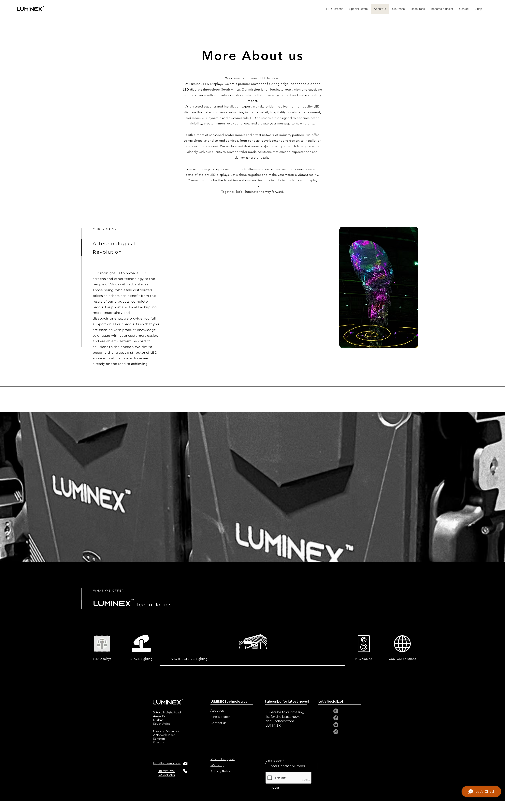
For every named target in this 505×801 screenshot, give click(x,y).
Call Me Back (274, 760)
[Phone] (185, 770)
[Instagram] (335, 710)
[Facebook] (335, 717)
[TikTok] (335, 731)
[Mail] (185, 763)
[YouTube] (335, 724)
